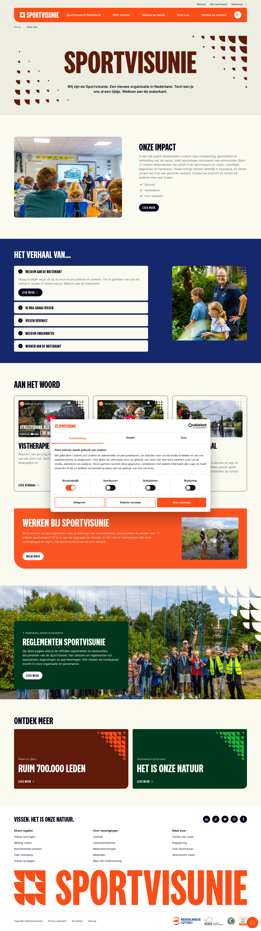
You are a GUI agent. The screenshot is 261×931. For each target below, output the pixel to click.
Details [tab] (130, 437)
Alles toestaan (181, 502)
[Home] (39, 15)
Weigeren (79, 502)
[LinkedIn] (206, 819)
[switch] (110, 488)
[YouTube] (225, 819)
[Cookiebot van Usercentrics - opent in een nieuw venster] (190, 426)
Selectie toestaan (130, 502)
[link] (149, 208)
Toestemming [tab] (77, 438)
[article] (71, 759)
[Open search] (237, 14)
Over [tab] (184, 437)
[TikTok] (215, 819)
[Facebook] (243, 819)
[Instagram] (234, 819)
